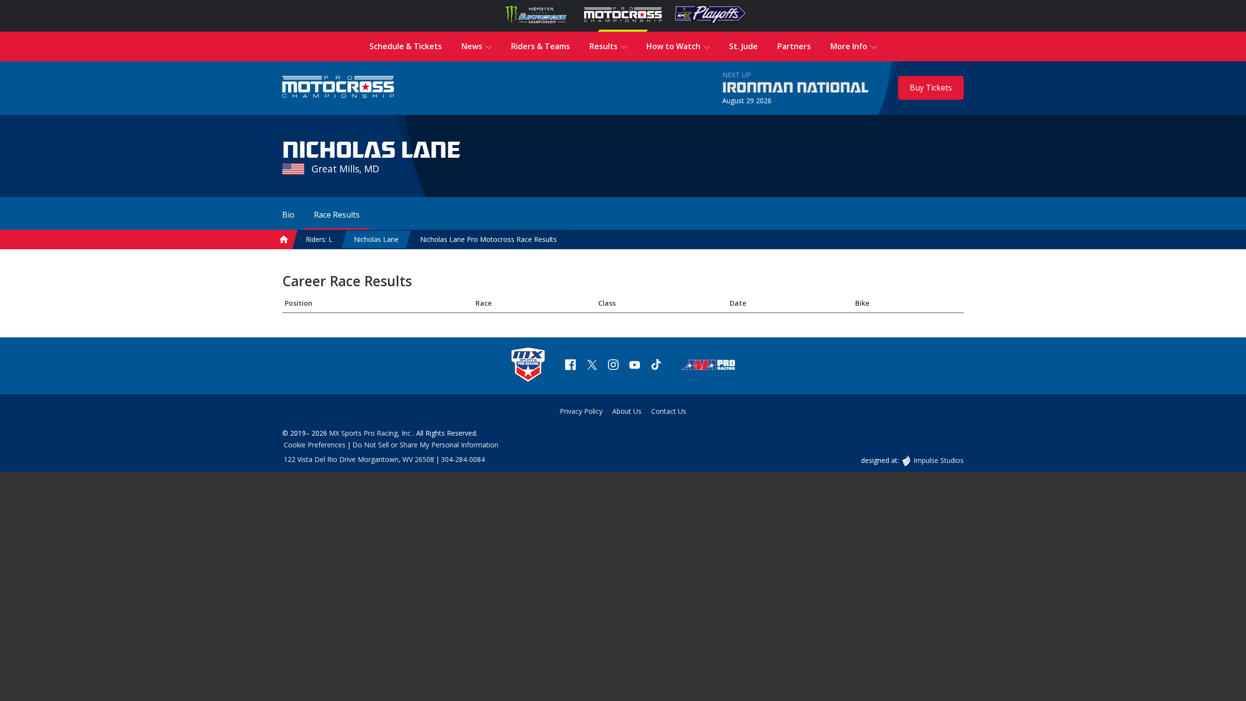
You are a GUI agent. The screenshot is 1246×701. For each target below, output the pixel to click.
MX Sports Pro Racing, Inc (371, 433)
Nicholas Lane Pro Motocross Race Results (488, 239)
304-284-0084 (463, 459)
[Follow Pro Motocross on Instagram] (613, 366)
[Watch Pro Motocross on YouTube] (634, 366)
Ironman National (795, 88)
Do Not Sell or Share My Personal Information (425, 444)
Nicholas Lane (376, 239)
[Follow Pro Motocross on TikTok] (656, 366)
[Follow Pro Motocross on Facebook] (570, 366)
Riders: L (319, 239)
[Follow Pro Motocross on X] (592, 366)
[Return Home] (338, 88)
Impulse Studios (938, 460)
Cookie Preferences (315, 444)
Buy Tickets (931, 87)
